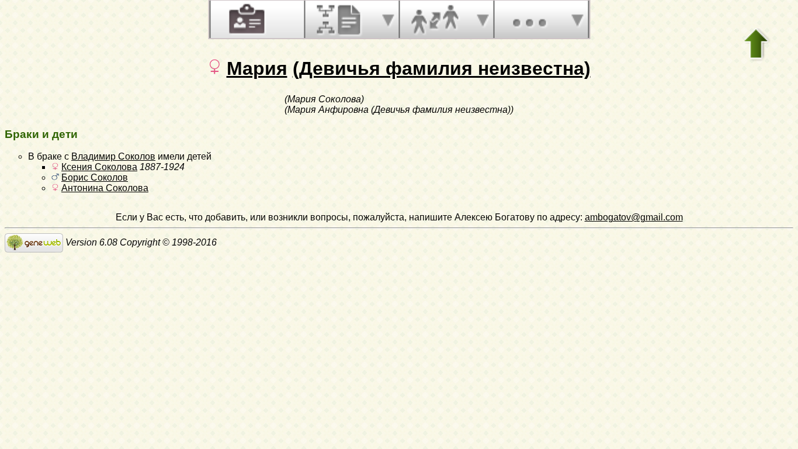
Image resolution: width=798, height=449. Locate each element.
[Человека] (245, 19)
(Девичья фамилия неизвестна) (442, 68)
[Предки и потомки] (340, 19)
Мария (257, 68)
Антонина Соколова (104, 188)
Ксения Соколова (99, 167)
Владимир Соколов (113, 156)
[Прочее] (529, 19)
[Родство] (435, 19)
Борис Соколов (94, 177)
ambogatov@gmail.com (634, 217)
